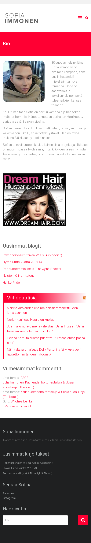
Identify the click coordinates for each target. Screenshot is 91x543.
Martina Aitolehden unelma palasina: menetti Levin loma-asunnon (42, 310)
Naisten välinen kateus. (19, 276)
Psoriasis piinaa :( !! (18, 406)
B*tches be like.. (22, 401)
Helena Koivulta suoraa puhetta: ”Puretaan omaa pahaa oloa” (46, 340)
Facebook (8, 493)
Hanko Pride (11, 282)
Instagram (9, 498)
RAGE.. (25, 378)
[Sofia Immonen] (22, 14)
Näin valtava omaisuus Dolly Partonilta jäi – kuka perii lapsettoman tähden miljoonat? (44, 352)
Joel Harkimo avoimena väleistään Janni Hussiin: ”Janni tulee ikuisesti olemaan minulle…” (45, 328)
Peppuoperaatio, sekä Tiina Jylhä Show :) (32, 269)
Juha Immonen (13, 382)
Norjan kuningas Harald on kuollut (30, 320)
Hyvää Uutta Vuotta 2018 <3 (22, 262)
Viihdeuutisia (22, 298)
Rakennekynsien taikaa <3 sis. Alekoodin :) (32, 255)
